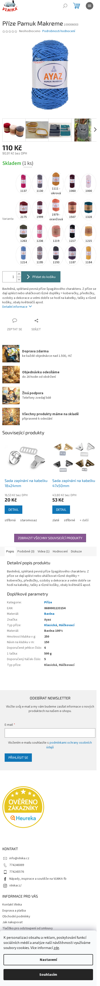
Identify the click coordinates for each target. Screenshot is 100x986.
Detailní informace (14, 306)
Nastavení (48, 959)
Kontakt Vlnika (12, 904)
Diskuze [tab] (76, 551)
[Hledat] (65, 5)
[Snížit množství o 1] (19, 279)
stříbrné (69, 520)
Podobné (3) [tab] (25, 551)
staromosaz (28, 520)
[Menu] (89, 5)
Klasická (50, 625)
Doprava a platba (14, 910)
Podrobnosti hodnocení (58, 31)
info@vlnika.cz (19, 858)
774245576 (16, 871)
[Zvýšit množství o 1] (19, 274)
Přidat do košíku (44, 277)
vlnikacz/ (15, 885)
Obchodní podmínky (16, 916)
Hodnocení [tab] (60, 551)
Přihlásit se (18, 757)
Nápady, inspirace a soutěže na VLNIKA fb (38, 878)
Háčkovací (66, 625)
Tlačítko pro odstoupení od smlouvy (27, 928)
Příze (48, 602)
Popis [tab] (10, 551)
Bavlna (49, 614)
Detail (13, 509)
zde (56, 947)
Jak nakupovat (12, 922)
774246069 (16, 865)
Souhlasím (48, 974)
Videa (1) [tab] (44, 551)
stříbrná (10, 520)
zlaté (55, 520)
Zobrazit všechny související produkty (50, 538)
